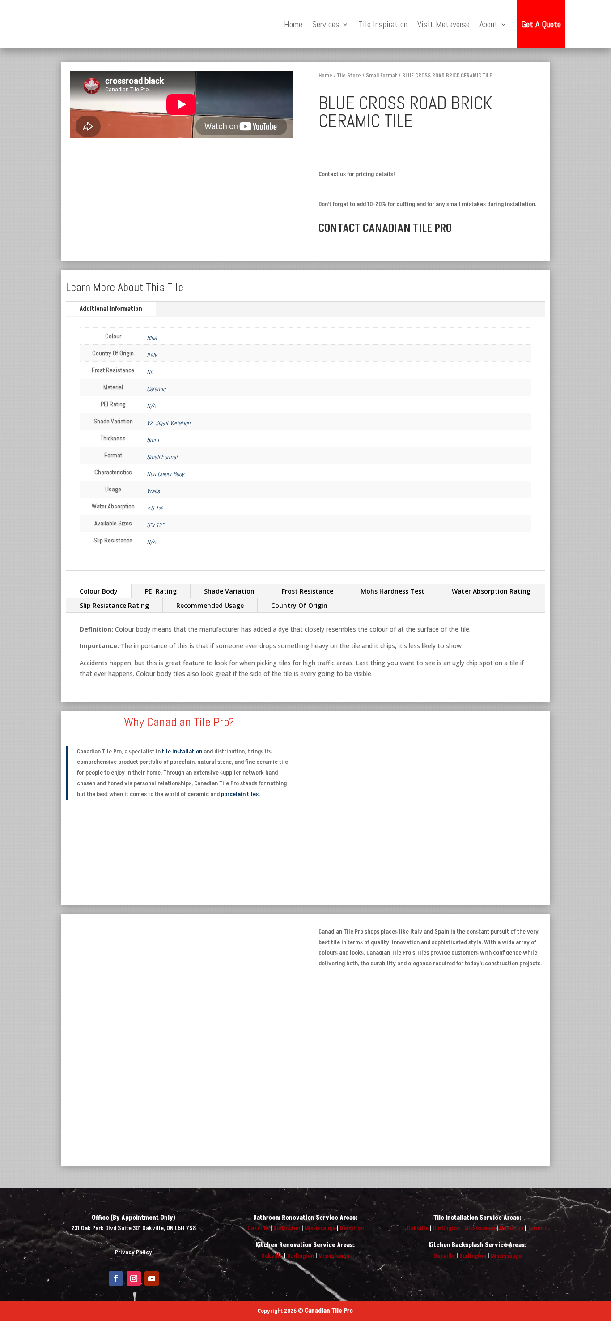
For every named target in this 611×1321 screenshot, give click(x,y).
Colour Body (99, 591)
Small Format (381, 76)
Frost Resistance (307, 591)
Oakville (258, 1228)
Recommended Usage (210, 605)
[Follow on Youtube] (151, 1278)
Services (325, 24)
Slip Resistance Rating (114, 605)
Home (293, 24)
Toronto (537, 1228)
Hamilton (352, 1228)
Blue (152, 338)
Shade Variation (229, 591)
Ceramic (156, 389)
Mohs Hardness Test (392, 591)
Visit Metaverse (443, 24)
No (150, 372)
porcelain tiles (240, 794)
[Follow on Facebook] (116, 1278)
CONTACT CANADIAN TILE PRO (385, 228)
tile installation (182, 751)
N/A (151, 406)
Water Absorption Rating (491, 591)
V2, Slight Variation (168, 423)
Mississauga (320, 1228)
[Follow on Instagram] (134, 1278)
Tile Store (349, 76)
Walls (153, 491)
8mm (153, 440)
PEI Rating (161, 591)
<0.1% (154, 508)
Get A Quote (541, 24)
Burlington (286, 1228)
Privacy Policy (133, 1252)
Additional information (111, 309)
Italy (152, 355)
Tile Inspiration (382, 24)
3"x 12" (155, 525)
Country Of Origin (299, 605)
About (488, 24)
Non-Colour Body (165, 474)
